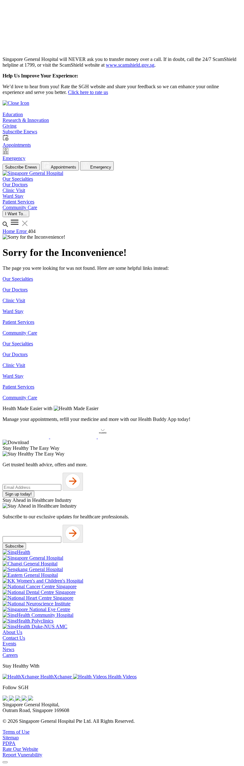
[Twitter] (25, 699)
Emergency (100, 167)
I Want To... (16, 213)
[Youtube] (12, 699)
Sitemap (11, 737)
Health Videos (122, 676)
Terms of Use (16, 732)
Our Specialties (18, 279)
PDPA (9, 743)
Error (22, 231)
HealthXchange (56, 676)
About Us (12, 632)
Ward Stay (13, 311)
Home (9, 231)
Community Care (20, 333)
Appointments (63, 167)
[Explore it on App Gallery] (121, 436)
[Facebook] (6, 699)
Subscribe (14, 546)
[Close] (5, 762)
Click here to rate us (88, 92)
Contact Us (14, 638)
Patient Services (18, 322)
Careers (10, 655)
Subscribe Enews (21, 167)
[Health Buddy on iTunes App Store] (26, 436)
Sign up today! (18, 494)
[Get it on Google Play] (74, 436)
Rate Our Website (20, 749)
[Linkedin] (30, 699)
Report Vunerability (22, 754)
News (8, 649)
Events (9, 643)
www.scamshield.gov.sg (130, 65)
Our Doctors (15, 289)
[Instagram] (18, 699)
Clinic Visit (14, 300)
